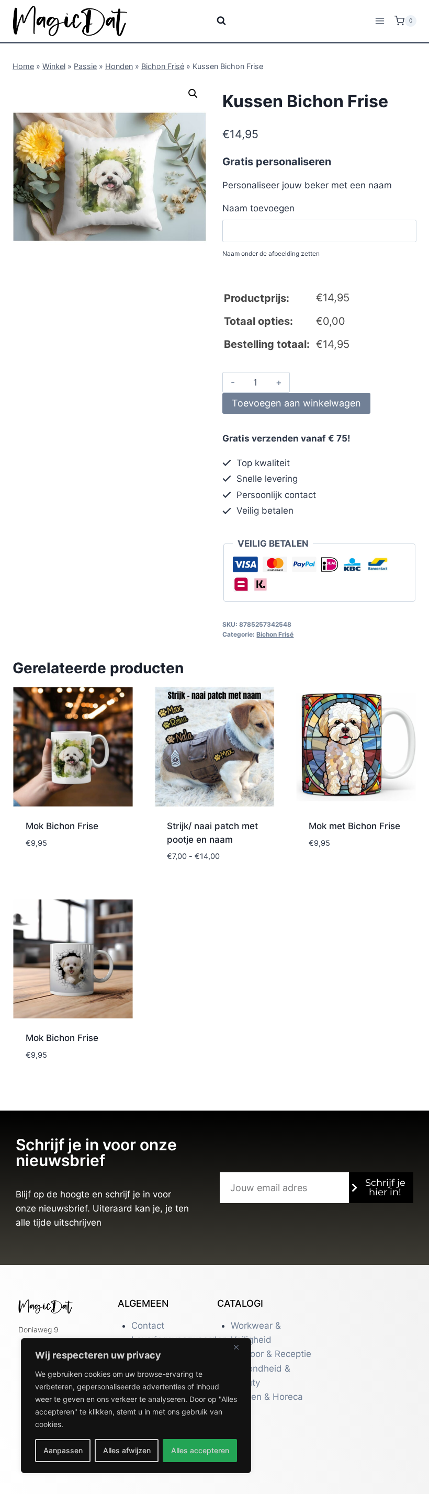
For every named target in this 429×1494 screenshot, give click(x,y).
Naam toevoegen (258, 208)
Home (23, 66)
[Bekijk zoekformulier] (215, 21)
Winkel (53, 66)
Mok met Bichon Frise (354, 826)
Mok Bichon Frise (62, 826)
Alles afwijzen (127, 1450)
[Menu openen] (379, 21)
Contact (147, 1325)
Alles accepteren (200, 1450)
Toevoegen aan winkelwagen (296, 403)
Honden (119, 66)
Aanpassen (63, 1450)
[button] (193, 93)
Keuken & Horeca (267, 1396)
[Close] (240, 1347)
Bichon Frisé (162, 66)
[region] (136, 1405)
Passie (85, 66)
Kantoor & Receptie (271, 1354)
